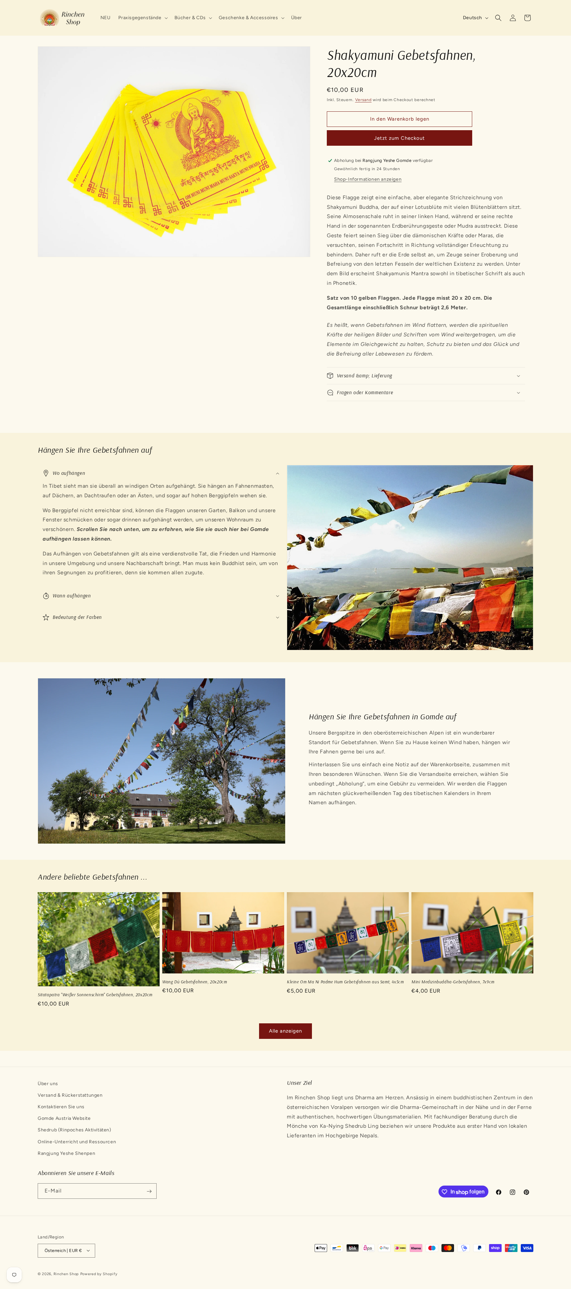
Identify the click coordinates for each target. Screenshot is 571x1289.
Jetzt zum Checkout (399, 138)
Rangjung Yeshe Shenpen (66, 1153)
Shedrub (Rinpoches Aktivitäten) (74, 1130)
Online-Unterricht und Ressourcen (77, 1142)
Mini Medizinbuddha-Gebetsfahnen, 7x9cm (452, 981)
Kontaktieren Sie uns (61, 1107)
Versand (363, 99)
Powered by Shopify (99, 1273)
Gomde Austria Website (64, 1118)
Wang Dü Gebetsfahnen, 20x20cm (194, 981)
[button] (142, 18)
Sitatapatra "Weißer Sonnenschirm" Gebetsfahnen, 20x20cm (95, 994)
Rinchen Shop (66, 1273)
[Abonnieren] (149, 1191)
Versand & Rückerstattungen (70, 1095)
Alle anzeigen (285, 1031)
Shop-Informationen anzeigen (367, 179)
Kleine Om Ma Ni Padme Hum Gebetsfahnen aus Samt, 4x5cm (345, 981)
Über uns (48, 1083)
